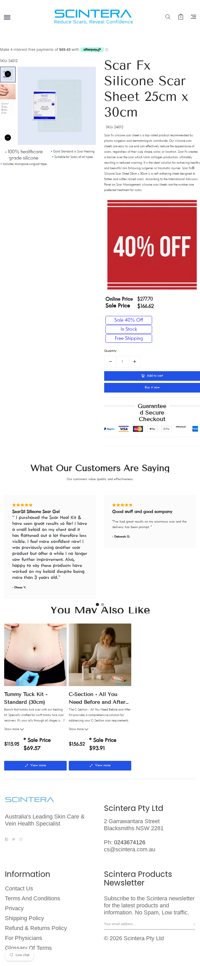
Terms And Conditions (32, 898)
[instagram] (20, 839)
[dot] (97, 604)
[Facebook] (6, 839)
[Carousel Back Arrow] (8, 74)
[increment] (134, 361)
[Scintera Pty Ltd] (100, 17)
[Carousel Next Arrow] (8, 137)
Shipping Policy (24, 918)
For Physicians (23, 938)
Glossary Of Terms (28, 948)
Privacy (14, 908)
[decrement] (110, 361)
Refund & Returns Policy (36, 928)
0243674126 (129, 842)
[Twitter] (13, 839)
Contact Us (19, 888)
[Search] (168, 17)
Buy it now (152, 387)
